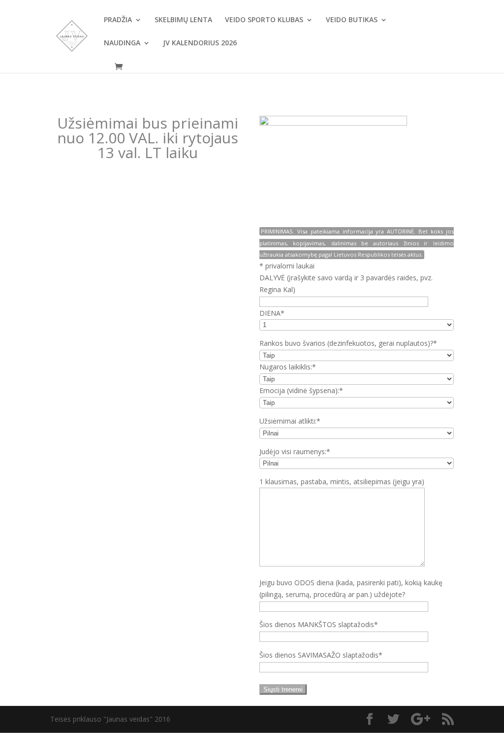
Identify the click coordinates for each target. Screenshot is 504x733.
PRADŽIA (118, 20)
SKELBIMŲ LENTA (183, 20)
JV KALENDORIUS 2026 (200, 43)
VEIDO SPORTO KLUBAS (264, 20)
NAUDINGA (122, 43)
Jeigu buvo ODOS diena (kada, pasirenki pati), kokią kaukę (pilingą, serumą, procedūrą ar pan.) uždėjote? (350, 588)
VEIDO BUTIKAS (352, 20)
